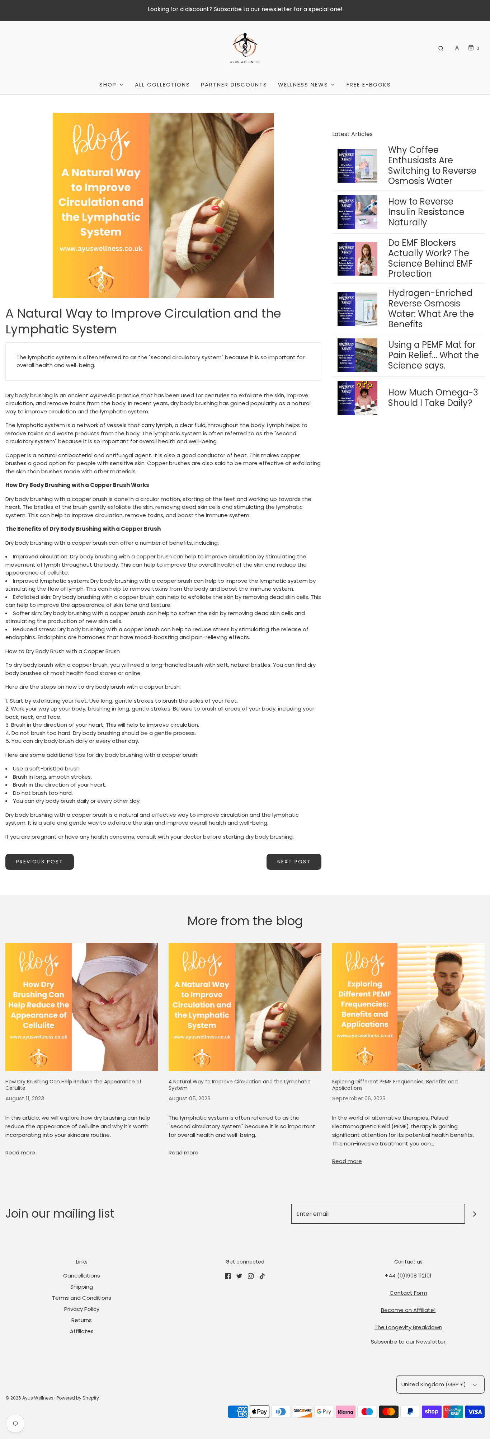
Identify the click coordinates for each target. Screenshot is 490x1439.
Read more (20, 1152)
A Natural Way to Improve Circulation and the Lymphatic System (240, 1085)
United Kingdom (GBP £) (434, 1384)
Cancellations (81, 1275)
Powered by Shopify (78, 1398)
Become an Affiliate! (408, 1310)
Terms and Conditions (81, 1298)
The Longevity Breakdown (408, 1327)
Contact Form (408, 1293)
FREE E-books (369, 84)
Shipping (81, 1286)
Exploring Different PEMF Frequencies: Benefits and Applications (395, 1085)
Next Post (294, 861)
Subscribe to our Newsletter (408, 1341)
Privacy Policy (81, 1309)
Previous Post (39, 861)
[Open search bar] (440, 48)
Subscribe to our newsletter (253, 9)
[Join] (475, 1214)
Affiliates (82, 1331)
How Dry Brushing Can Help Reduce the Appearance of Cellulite (73, 1085)
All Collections (162, 84)
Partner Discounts (234, 84)
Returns (81, 1320)
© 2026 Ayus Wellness (29, 1398)
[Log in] (457, 48)
